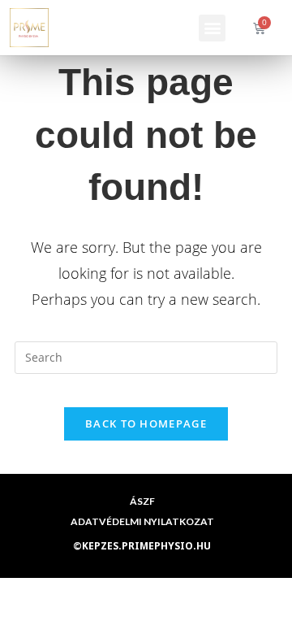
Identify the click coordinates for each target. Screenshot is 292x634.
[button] (212, 28)
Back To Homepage (146, 423)
